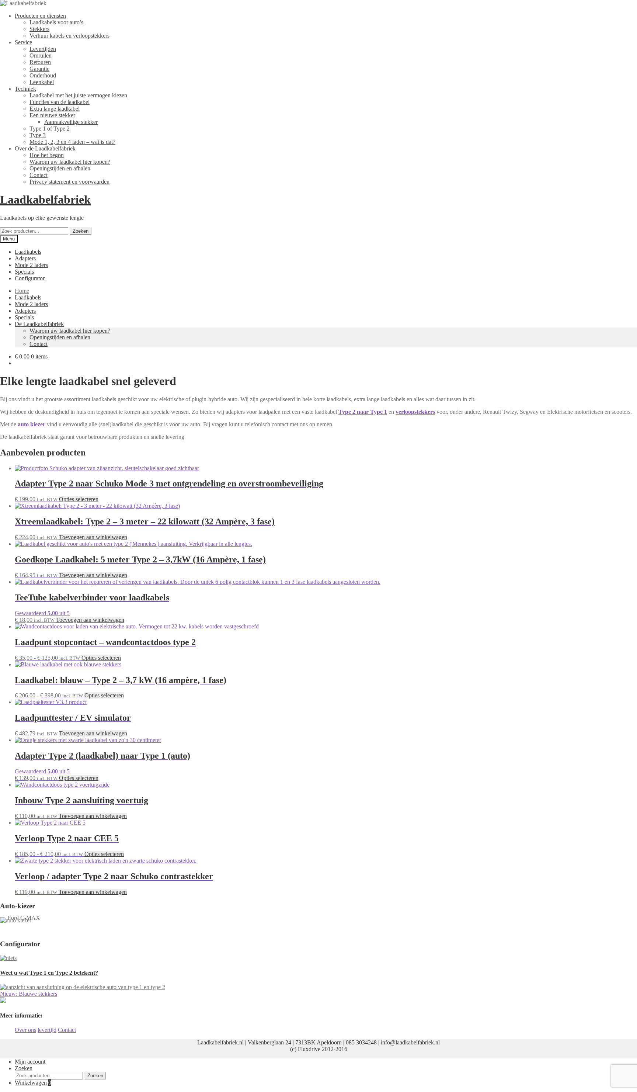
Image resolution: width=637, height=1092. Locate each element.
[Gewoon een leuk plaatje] (8, 958)
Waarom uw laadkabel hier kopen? (69, 162)
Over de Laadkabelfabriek (45, 148)
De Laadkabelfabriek (39, 324)
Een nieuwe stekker (52, 115)
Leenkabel (41, 82)
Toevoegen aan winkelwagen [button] (93, 537)
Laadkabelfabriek (45, 199)
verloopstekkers (415, 412)
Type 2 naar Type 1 (362, 412)
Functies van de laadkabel (59, 102)
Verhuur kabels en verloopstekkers (69, 35)
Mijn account (30, 1061)
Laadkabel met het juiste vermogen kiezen (78, 95)
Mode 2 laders (31, 265)
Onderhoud (42, 75)
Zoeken (80, 231)
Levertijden (42, 49)
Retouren (40, 62)
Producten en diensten (40, 16)
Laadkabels (28, 252)
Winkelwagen (33, 1082)
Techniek (25, 89)
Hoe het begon (46, 155)
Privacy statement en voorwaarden (69, 181)
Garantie (39, 69)
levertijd (47, 1030)
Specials (24, 271)
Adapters (25, 258)
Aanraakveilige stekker (71, 122)
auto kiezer (31, 424)
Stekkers (39, 29)
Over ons (25, 1030)
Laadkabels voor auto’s (56, 22)
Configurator (30, 278)
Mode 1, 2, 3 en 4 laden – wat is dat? (72, 142)
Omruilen (40, 55)
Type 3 (37, 135)
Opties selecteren (78, 499)
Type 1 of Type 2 (49, 128)
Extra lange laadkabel (54, 108)
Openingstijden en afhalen (59, 168)
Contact (38, 175)
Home (22, 291)
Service (23, 42)
